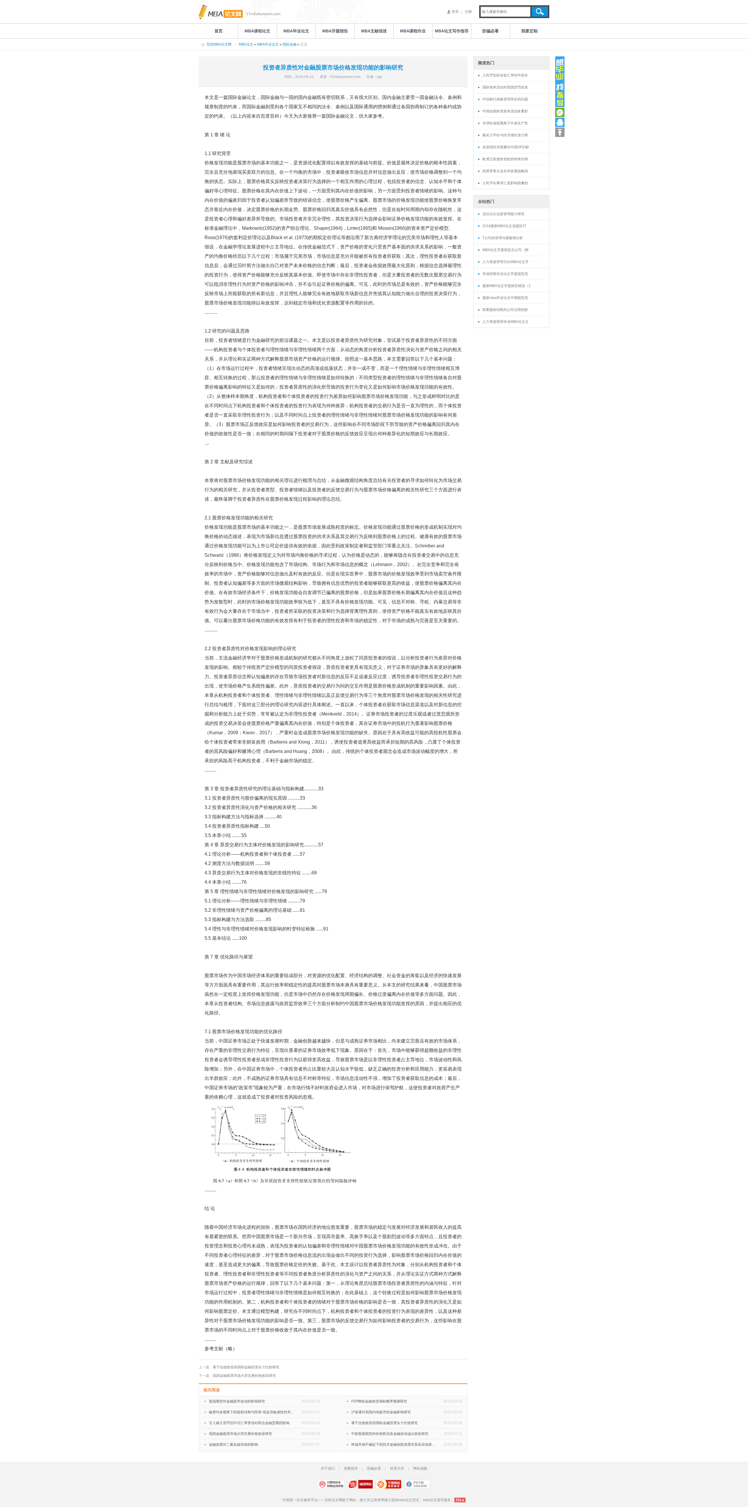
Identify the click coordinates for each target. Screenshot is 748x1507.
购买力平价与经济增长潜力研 (505, 135)
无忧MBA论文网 (218, 44)
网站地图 (420, 1468)
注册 (468, 12)
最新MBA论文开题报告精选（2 (506, 286)
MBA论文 (246, 44)
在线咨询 (560, 112)
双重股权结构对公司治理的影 (505, 310)
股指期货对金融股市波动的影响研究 (237, 1401)
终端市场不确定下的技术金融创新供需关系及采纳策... (392, 1444)
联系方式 (397, 1468)
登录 (455, 12)
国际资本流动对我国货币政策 (505, 87)
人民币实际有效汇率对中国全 (505, 75)
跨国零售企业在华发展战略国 (505, 171)
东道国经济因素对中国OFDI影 (505, 147)
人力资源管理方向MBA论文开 (505, 262)
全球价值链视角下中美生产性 (505, 123)
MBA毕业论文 (268, 44)
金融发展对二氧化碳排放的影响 (233, 1444)
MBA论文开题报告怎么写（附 (505, 250)
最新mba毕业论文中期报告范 (505, 298)
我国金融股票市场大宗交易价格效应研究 (244, 1376)
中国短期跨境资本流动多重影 (505, 111)
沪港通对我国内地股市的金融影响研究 (381, 1412)
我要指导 (351, 1468)
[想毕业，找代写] (560, 81)
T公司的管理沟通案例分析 (502, 238)
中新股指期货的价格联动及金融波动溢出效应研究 (389, 1434)
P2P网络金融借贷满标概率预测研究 (379, 1401)
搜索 (540, 12)
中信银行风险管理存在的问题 (505, 99)
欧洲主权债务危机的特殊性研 (505, 159)
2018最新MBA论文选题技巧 (504, 226)
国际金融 (290, 44)
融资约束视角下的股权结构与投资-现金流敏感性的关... (251, 1412)
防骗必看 (374, 1468)
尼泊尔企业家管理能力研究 (503, 214)
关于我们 (328, 1468)
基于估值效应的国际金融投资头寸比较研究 (246, 1367)
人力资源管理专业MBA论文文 (505, 322)
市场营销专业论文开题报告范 (505, 274)
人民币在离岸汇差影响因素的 (505, 183)
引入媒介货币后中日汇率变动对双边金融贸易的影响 (249, 1423)
